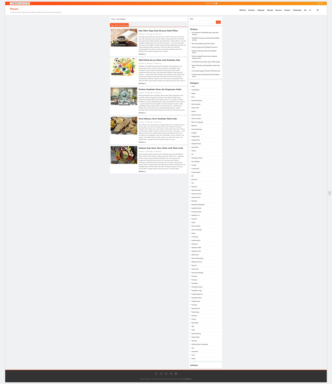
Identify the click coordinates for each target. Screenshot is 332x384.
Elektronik (243, 10)
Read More (142, 54)
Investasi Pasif (195, 169)
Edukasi (194, 111)
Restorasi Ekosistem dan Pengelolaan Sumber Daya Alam (206, 66)
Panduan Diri (195, 269)
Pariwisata (194, 276)
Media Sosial (195, 255)
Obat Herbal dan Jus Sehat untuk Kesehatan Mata (159, 60)
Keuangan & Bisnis (197, 212)
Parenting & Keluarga (197, 273)
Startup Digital (195, 337)
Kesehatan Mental (196, 208)
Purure (14, 9)
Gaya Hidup (195, 147)
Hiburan (194, 151)
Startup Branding (196, 334)
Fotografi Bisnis (196, 140)
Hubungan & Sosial (197, 158)
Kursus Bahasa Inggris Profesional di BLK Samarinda (206, 71)
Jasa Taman (194, 179)
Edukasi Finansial (196, 115)
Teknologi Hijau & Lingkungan (200, 344)
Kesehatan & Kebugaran (118, 45)
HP (192, 154)
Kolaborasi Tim (196, 215)
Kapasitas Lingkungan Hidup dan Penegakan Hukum (204, 52)
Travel (193, 355)
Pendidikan (195, 283)
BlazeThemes (188, 379)
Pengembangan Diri (197, 294)
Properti (194, 319)
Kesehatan (251, 10)
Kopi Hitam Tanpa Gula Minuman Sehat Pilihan (158, 30)
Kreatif (193, 222)
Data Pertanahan (196, 104)
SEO (193, 326)
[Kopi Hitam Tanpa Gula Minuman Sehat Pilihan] (124, 38)
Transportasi (195, 351)
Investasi (194, 165)
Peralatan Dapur (196, 301)
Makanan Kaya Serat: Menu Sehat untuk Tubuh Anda (161, 148)
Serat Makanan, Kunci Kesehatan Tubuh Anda (158, 118)
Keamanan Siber (196, 197)
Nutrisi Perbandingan (197, 258)
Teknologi (270, 10)
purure (142, 122)
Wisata (193, 359)
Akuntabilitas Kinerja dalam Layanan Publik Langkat (206, 62)
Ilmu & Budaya (195, 161)
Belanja (193, 93)
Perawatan (194, 305)
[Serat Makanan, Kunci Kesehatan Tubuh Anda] (124, 126)
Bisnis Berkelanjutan (197, 100)
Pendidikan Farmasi (197, 287)
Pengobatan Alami (117, 74)
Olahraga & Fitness (197, 262)
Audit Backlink (195, 90)
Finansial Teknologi (197, 129)
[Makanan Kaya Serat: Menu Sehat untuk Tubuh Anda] (124, 155)
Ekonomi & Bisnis (196, 118)
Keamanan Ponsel (196, 194)
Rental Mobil (195, 323)
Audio (193, 86)
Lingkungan (260, 10)
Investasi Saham (196, 172)
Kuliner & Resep (196, 226)
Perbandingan (297, 10)
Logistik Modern (196, 240)
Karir (193, 183)
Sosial (193, 330)
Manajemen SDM (196, 248)
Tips (305, 10)
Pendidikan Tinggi (197, 291)
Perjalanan (194, 316)
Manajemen (195, 244)
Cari (191, 19)
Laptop (193, 233)
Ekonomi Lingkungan (197, 122)
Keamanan (278, 10)
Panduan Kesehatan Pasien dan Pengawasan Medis (160, 89)
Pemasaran (194, 280)
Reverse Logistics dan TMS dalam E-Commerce (205, 47)
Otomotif (194, 265)
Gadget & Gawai (196, 144)
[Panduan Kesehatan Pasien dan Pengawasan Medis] (124, 96)
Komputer (287, 10)
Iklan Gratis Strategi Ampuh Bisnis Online (203, 44)
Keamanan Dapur (196, 190)
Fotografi (194, 133)
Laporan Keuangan (197, 230)
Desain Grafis (195, 108)
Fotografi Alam (196, 136)
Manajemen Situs (196, 251)
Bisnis (193, 97)
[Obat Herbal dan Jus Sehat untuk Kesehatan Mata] (124, 67)
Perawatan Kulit (196, 308)
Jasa (193, 176)
